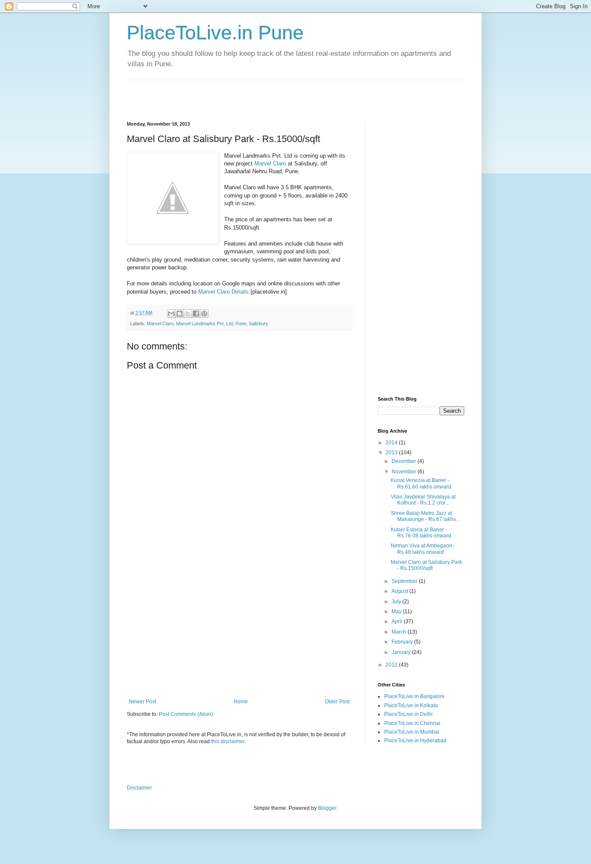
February (403, 642)
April (398, 621)
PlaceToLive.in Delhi (408, 714)
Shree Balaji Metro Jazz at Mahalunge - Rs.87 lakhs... (425, 516)
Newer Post (142, 702)
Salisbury (258, 323)
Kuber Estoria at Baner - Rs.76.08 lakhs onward (421, 533)
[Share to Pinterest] (204, 313)
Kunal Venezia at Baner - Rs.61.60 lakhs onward (421, 483)
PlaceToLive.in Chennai (412, 723)
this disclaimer (227, 741)
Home (241, 702)
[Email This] (171, 313)
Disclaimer (139, 788)
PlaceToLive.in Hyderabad (415, 741)
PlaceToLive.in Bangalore (414, 696)
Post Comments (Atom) (186, 714)
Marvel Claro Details (223, 291)
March (400, 632)
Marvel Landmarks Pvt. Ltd (204, 323)
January (402, 652)
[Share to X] (187, 313)
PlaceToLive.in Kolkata (411, 705)
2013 (392, 453)
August (400, 591)
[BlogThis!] (179, 313)
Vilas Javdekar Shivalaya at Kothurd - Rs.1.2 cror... (423, 500)
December (405, 461)
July (397, 602)
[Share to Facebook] (196, 313)
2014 (392, 443)
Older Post (337, 702)
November (405, 472)
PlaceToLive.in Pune (215, 33)
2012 (392, 665)
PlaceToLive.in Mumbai (411, 732)
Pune (240, 323)
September (405, 581)
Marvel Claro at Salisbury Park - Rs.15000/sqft (426, 565)
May (397, 611)
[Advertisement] (228, 93)
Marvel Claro (270, 163)
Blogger (327, 808)
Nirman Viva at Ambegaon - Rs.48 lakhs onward (423, 549)
